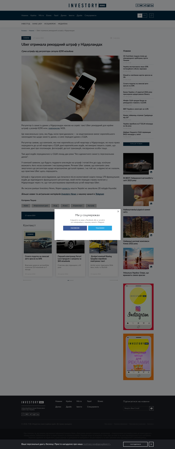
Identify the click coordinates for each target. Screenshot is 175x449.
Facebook (75, 228)
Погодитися (135, 444)
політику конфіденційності (96, 444)
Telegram (100, 228)
